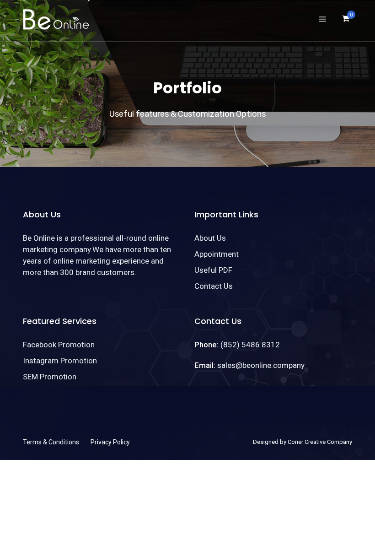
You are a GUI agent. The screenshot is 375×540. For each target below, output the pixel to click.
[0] (345, 21)
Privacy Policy (110, 442)
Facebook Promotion (59, 344)
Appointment (216, 254)
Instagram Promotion (60, 360)
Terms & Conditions (51, 442)
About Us (210, 238)
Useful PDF (213, 270)
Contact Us (213, 286)
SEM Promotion (49, 376)
